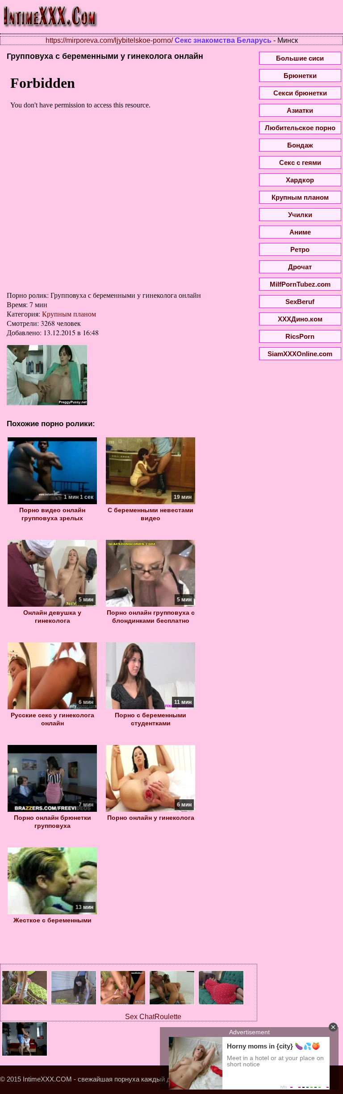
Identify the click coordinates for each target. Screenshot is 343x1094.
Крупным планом (69, 313)
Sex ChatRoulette (153, 1016)
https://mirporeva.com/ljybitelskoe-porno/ (109, 40)
